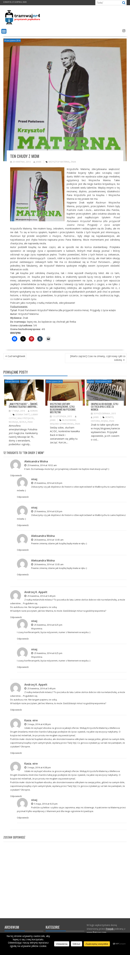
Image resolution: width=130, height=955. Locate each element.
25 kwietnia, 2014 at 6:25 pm (48, 624)
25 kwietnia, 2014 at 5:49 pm (41, 595)
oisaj (34, 479)
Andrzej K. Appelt (35, 592)
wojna (104, 421)
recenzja (13, 422)
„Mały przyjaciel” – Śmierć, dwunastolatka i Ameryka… (23, 405)
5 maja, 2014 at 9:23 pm (46, 803)
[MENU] (3, 31)
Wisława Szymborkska (62, 423)
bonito (109, 417)
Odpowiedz (16, 475)
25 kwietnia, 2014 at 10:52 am (42, 465)
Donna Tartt (23, 414)
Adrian (34, 410)
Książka (23, 381)
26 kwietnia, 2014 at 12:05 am (48, 539)
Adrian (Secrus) (12, 381)
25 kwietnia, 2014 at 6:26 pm (48, 483)
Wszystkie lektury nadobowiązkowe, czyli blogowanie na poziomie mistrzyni (62, 408)
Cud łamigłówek (16, 356)
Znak (73, 161)
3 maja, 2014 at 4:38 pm (39, 724)
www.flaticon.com (96, 932)
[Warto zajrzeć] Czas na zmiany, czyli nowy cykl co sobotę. (97, 358)
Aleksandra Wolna (36, 461)
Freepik (110, 928)
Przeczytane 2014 (12, 40)
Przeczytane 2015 (54, 381)
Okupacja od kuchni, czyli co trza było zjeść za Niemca (104, 406)
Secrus (22, 422)
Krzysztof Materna (59, 161)
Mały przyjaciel (26, 418)
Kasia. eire (31, 720)
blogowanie (69, 420)
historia (95, 421)
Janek (38, 161)
